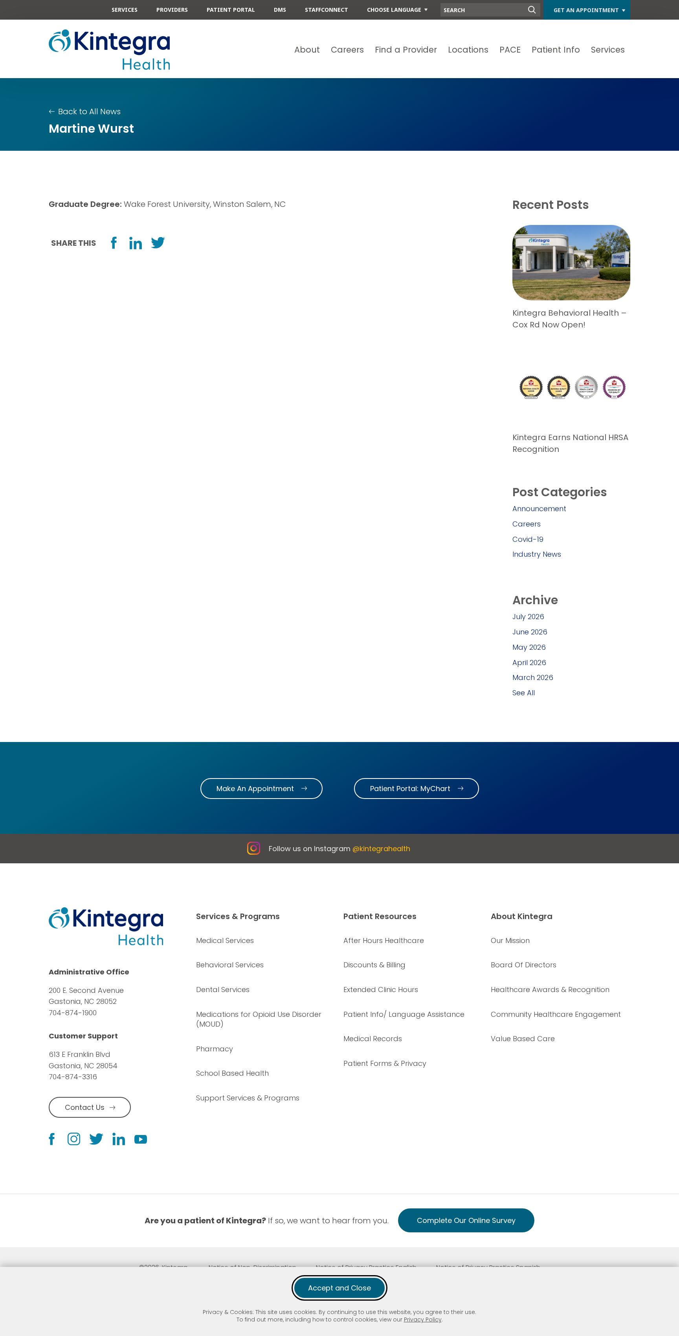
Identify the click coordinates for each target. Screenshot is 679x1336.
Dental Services (223, 989)
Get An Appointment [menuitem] (586, 10)
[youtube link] (140, 1139)
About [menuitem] (307, 49)
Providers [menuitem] (172, 9)
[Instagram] (74, 1139)
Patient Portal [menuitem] (231, 9)
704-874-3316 (73, 1077)
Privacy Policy (423, 1319)
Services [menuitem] (125, 9)
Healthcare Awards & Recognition (550, 989)
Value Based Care (523, 1039)
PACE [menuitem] (510, 49)
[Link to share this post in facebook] (114, 243)
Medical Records (372, 1039)
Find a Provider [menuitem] (406, 49)
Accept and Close (339, 1288)
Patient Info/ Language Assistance (403, 1014)
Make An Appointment (255, 788)
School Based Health (232, 1073)
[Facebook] (52, 1139)
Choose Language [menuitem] (394, 9)
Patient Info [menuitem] (556, 49)
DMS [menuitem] (280, 9)
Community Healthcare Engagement (556, 1014)
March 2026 (532, 677)
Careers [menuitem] (347, 49)
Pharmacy (214, 1049)
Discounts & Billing (374, 965)
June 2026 (529, 632)
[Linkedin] (118, 1139)
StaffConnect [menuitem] (326, 9)
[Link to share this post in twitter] (158, 243)
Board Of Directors (523, 965)
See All (523, 693)
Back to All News (89, 111)
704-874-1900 (73, 1013)
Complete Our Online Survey (466, 1220)
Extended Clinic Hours (380, 989)
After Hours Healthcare (383, 940)
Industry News (536, 554)
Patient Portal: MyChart (410, 788)
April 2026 (529, 662)
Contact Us (85, 1107)
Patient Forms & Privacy (384, 1063)
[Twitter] (96, 1139)
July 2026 (528, 616)
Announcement (539, 509)
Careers (526, 524)
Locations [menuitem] (468, 49)
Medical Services (225, 940)
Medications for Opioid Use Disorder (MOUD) (258, 1019)
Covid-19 (527, 539)
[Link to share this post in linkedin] (135, 243)
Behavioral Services (230, 965)
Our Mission (510, 940)
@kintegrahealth (381, 849)
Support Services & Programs (247, 1098)
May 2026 (529, 647)
